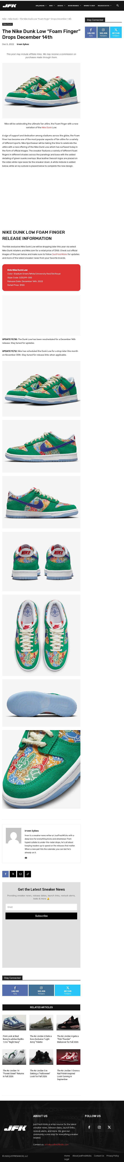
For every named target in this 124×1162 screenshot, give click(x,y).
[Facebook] (5, 874)
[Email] (20, 874)
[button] (117, 6)
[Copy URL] (28, 874)
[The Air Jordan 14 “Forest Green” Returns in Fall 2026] (14, 1057)
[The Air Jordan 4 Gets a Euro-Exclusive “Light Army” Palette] (41, 1022)
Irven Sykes (23, 44)
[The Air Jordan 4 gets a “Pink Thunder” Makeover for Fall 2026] (68, 1022)
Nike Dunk (13, 19)
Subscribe (41, 915)
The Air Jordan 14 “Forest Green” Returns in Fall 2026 (13, 1073)
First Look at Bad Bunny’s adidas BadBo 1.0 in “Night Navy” (13, 1039)
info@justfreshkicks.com (57, 1144)
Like (15, 986)
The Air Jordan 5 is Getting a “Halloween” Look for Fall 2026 (40, 1073)
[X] (13, 874)
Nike (4, 19)
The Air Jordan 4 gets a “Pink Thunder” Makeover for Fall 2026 (68, 1039)
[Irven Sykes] (13, 843)
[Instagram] (99, 1127)
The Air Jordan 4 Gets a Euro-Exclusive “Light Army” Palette (41, 1039)
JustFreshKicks (59, 254)
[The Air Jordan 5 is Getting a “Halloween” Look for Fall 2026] (41, 1057)
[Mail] (26, 857)
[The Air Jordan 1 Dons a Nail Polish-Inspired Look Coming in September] (68, 1057)
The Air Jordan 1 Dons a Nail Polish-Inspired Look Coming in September (68, 1075)
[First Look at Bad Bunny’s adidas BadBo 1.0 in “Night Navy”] (14, 1022)
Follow (41, 986)
